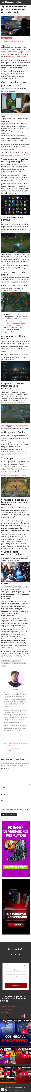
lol (4, 666)
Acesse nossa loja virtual (8, 1006)
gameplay (16, 661)
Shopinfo (6, 43)
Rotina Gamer (6, 38)
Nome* (16, 970)
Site (2, 801)
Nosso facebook (5, 1009)
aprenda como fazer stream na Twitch (13, 476)
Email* (16, 976)
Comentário (5, 768)
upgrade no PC (17, 657)
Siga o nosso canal (13, 1016)
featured (6, 661)
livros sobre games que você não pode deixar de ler (14, 323)
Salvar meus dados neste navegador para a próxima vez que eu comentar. (14, 810)
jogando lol (6, 663)
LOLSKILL (19, 601)
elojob (16, 453)
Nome (3, 787)
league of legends (19, 663)
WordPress (22, 1090)
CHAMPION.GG (7, 618)
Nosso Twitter (4, 1012)
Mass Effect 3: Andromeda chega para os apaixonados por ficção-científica (15, 752)
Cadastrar (16, 986)
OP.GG (26, 591)
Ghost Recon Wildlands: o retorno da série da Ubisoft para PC (15, 745)
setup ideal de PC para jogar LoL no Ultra (15, 155)
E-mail (3, 794)
